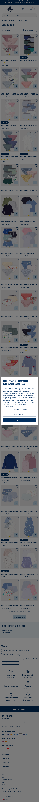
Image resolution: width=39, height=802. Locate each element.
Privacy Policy (9, 406)
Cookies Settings (20, 409)
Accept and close (19, 420)
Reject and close (19, 415)
